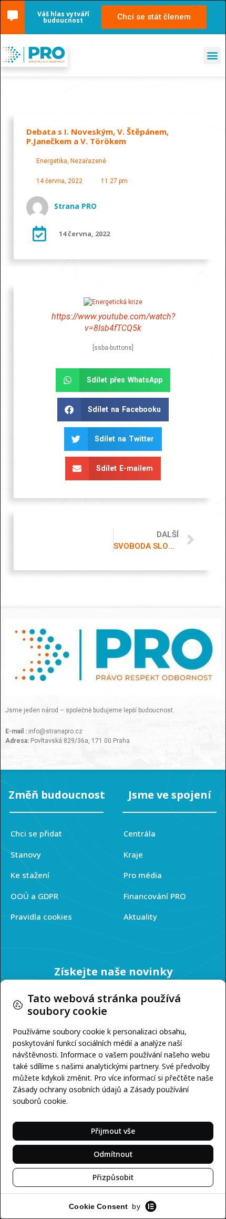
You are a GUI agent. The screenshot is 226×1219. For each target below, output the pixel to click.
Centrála (140, 833)
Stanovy (26, 854)
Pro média (143, 875)
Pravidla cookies (41, 916)
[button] (212, 55)
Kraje (133, 854)
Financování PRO (155, 896)
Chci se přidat (36, 833)
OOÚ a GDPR (34, 896)
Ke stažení (30, 875)
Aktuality (140, 916)
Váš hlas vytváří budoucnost (63, 17)
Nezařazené (88, 161)
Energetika (51, 161)
